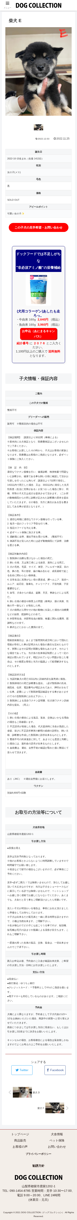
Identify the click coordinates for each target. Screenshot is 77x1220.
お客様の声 (20, 1146)
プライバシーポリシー (38, 1153)
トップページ (20, 1134)
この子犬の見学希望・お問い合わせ (38, 227)
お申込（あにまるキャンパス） (38, 333)
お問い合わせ (57, 1146)
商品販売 (20, 1140)
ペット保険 (56, 1140)
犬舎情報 (57, 1134)
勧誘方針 (38, 1165)
